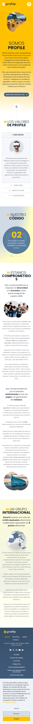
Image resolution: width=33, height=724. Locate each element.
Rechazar (16, 714)
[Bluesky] (22, 650)
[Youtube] (19, 650)
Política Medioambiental (16, 667)
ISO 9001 (16, 655)
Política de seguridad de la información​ (16, 671)
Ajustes (16, 708)
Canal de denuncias (16, 675)
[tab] (16, 134)
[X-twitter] (13, 650)
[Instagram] (16, 650)
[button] (29, 4)
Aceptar (16, 719)
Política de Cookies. (9, 702)
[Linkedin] (10, 650)
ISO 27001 (16, 661)
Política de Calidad (16, 658)
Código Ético (16, 664)
